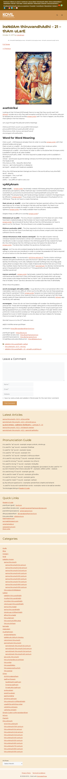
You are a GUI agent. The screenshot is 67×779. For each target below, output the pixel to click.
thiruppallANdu (9, 665)
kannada (6, 626)
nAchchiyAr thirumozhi (12, 640)
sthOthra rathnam (10, 699)
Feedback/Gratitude (9, 6)
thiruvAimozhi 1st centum (13, 729)
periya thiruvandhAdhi (12, 609)
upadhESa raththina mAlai (13, 704)
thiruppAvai (8, 671)
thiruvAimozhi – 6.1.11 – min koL (15, 346)
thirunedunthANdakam (12, 590)
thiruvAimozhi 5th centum (13, 740)
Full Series (6, 44)
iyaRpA (25, 344)
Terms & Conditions (39, 773)
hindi (4, 556)
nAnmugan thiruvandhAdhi (13, 604)
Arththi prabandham (11, 676)
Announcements (52, 3)
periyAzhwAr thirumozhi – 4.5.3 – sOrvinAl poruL (19, 422)
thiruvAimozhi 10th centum (13, 726)
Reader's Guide (24, 488)
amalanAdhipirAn (10, 634)
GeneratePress (42, 776)
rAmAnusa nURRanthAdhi (13, 612)
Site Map (19, 3)
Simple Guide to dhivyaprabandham (15, 712)
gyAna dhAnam (28, 3)
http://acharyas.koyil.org (28, 337)
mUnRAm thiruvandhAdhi (13, 601)
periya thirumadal (10, 607)
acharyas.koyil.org (26, 511)
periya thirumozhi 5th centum (16, 576)
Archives (5, 761)
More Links (6, 529)
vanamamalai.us (8, 524)
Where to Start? (15, 1)
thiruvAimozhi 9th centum (13, 751)
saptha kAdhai (9, 696)
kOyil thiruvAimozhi (11, 724)
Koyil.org (6, 1)
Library (55, 6)
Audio (5, 548)
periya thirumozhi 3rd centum (16, 570)
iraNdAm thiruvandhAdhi (13, 344)
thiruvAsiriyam (9, 618)
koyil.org (19, 505)
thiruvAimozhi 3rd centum (13, 735)
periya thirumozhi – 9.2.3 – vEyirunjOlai (16, 419)
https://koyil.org (21, 333)
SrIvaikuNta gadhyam (13, 687)
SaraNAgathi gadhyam (13, 682)
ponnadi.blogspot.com (10, 521)
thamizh (5, 718)
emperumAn (31, 116)
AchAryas (25, 1)
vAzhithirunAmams (10, 707)
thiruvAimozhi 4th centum (13, 738)
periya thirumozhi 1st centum (15, 565)
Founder (32, 6)
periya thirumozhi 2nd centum (16, 568)
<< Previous (7, 48)
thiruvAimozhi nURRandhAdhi (14, 701)
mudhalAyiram (8, 632)
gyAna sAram (8, 690)
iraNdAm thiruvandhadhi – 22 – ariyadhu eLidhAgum (23, 349)
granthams (6, 3)
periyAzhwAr (40, 266)
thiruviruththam (10, 623)
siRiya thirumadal (10, 615)
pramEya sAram (9, 693)
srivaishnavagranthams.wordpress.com (33, 508)
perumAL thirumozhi (11, 657)
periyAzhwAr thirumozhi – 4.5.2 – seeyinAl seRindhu (20, 430)
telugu (5, 715)
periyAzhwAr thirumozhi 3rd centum (18, 651)
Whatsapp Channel (40, 3)
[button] (57, 15)
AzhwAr (5, 114)
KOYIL (8, 14)
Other (5, 673)
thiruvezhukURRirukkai (12, 621)
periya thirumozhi (10, 562)
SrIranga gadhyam (11, 685)
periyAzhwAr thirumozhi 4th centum (18, 654)
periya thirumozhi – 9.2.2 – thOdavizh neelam (18, 427)
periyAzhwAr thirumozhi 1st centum (18, 646)
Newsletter (48, 6)
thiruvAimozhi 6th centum (13, 743)
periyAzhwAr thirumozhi (12, 643)
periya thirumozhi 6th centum (16, 579)
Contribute (40, 6)
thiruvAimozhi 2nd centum (13, 732)
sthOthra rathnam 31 (36, 257)
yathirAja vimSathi (10, 710)
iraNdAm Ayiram (8, 559)
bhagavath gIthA (42, 1)
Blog (4, 551)
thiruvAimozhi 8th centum (13, 749)
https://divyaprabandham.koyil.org (22, 328)
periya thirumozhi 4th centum (16, 573)
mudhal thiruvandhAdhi (12, 598)
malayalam (6, 629)
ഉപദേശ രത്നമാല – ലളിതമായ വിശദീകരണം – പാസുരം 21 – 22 (23, 425)
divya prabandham (55, 1)
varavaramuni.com (9, 527)
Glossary (5, 554)
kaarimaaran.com (8, 518)
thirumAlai (7, 662)
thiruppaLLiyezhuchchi (12, 668)
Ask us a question (23, 6)
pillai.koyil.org (19, 516)
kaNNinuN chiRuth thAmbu (14, 637)
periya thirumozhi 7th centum (16, 582)
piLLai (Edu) (32, 1)
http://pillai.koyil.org (35, 339)
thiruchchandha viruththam (14, 660)
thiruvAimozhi (7, 721)
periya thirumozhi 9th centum (16, 587)
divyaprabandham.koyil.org (27, 513)
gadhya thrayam (9, 679)
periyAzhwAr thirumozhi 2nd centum (18, 648)
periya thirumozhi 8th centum (16, 584)
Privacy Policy (26, 773)
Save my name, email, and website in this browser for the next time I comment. (31, 398)
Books (14, 3)
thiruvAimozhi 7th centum (13, 746)
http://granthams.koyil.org (29, 335)
